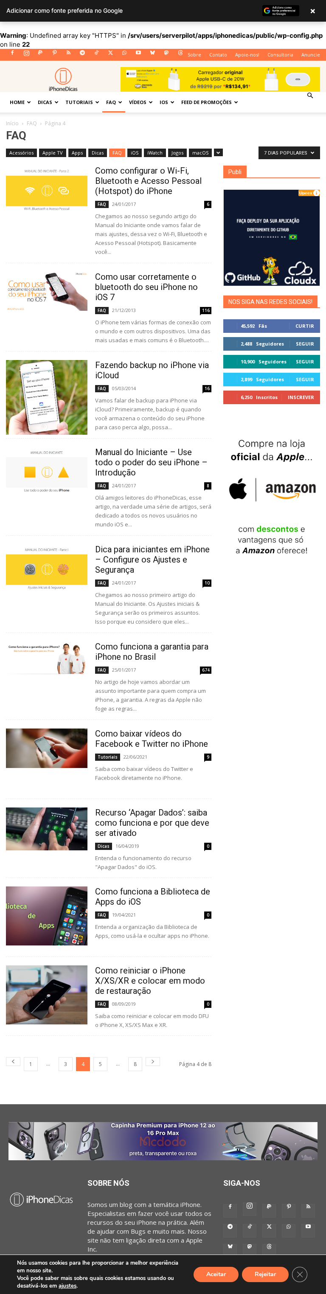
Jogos (177, 152)
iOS (164, 102)
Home (17, 102)
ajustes (67, 1286)
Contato (218, 54)
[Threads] (180, 55)
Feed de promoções (206, 102)
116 (206, 310)
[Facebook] (12, 55)
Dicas (45, 102)
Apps (77, 152)
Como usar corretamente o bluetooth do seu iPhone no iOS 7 (146, 287)
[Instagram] (26, 55)
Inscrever (301, 397)
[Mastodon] (166, 55)
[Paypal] (40, 55)
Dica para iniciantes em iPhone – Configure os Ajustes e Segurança (152, 559)
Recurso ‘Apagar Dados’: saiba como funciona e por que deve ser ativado (152, 822)
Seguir (305, 343)
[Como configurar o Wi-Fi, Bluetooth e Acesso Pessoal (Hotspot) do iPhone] (46, 188)
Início (12, 123)
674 (206, 670)
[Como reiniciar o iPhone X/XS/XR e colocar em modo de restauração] (46, 994)
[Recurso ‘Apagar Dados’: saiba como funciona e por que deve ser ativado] (46, 828)
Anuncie (310, 54)
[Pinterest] (54, 55)
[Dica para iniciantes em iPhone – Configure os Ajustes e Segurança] (46, 567)
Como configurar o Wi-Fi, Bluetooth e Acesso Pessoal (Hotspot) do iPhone (148, 181)
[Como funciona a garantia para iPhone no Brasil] (46, 657)
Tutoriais (79, 102)
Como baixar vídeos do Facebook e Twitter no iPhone (151, 739)
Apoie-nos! (247, 54)
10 (207, 583)
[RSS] (68, 55)
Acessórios (21, 152)
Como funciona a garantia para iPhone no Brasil (151, 651)
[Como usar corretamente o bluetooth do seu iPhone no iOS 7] (46, 291)
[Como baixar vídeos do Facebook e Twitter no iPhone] (46, 748)
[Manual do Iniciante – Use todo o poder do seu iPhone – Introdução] (46, 470)
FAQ (111, 102)
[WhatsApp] (124, 55)
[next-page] (153, 1061)
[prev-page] (13, 1061)
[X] (110, 55)
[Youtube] (138, 55)
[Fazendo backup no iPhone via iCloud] (46, 397)
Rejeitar (265, 1274)
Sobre (194, 54)
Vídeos (137, 102)
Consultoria (280, 54)
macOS (200, 152)
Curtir (304, 326)
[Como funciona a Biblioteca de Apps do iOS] (46, 915)
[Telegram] (82, 55)
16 (207, 388)
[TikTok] (96, 55)
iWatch (155, 152)
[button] (310, 95)
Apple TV (52, 152)
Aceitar (216, 1274)
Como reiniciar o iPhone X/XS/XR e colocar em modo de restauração (150, 980)
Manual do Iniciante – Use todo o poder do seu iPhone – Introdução (151, 462)
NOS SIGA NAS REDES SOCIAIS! (270, 301)
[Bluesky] (152, 55)
